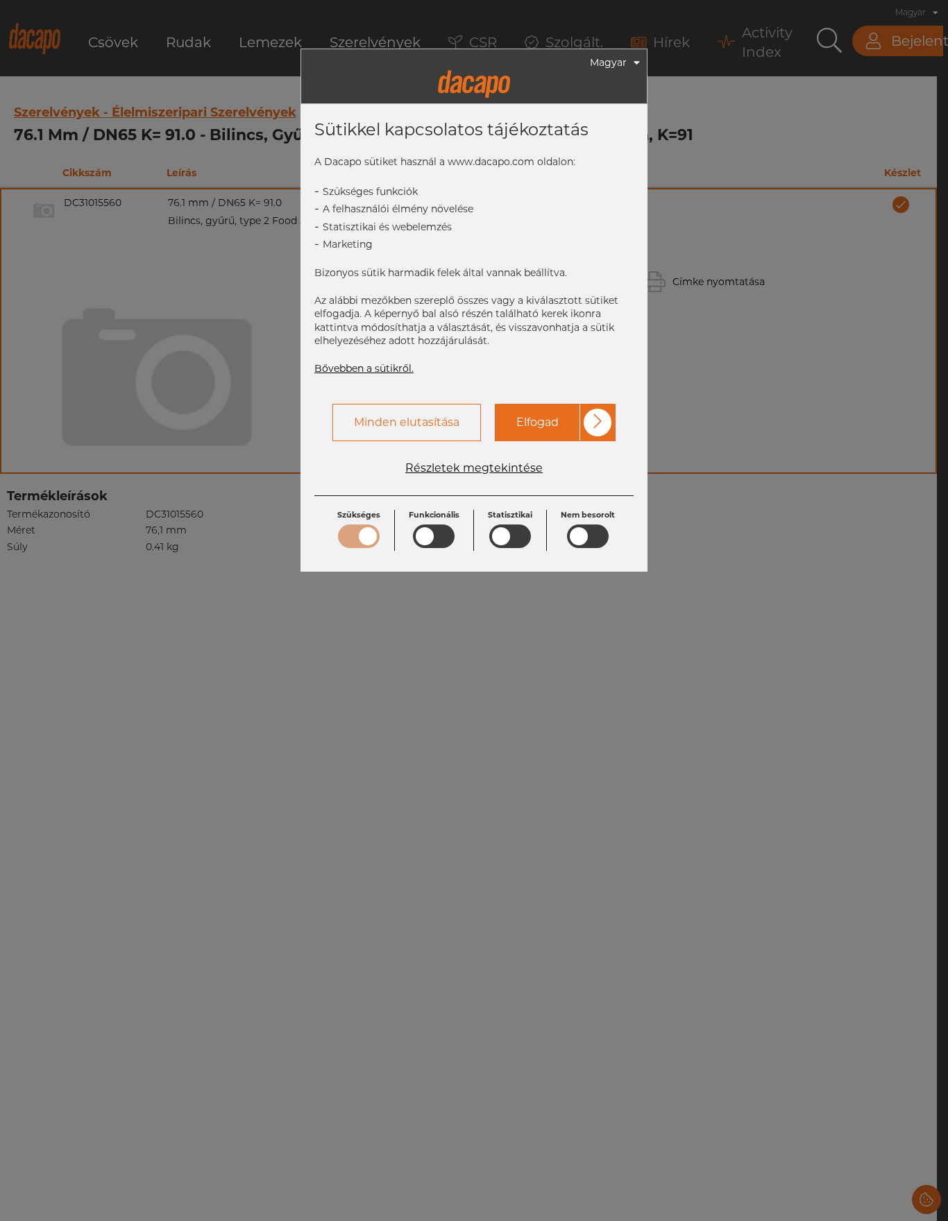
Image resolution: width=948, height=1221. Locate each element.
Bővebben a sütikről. (364, 368)
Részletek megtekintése (474, 468)
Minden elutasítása (406, 422)
